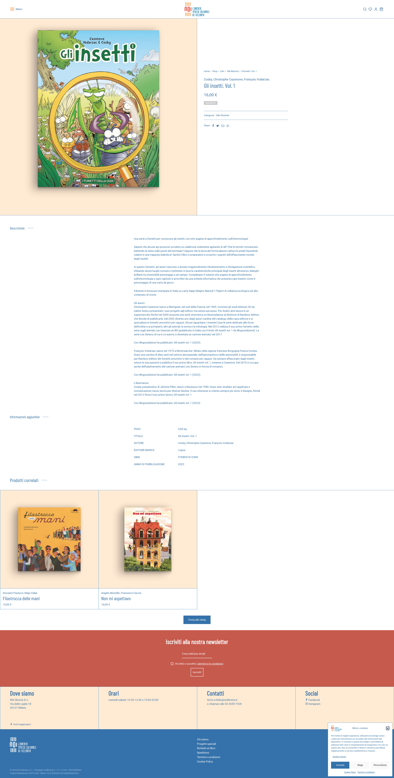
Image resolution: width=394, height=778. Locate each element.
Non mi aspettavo (116, 598)
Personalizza (380, 765)
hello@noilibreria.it (226, 699)
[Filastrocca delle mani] (49, 539)
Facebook (314, 699)
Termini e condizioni (366, 772)
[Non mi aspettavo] (148, 539)
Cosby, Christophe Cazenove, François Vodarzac (236, 79)
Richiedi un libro (206, 748)
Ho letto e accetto (199, 663)
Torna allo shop (197, 619)
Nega (360, 765)
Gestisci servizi (339, 757)
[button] (387, 728)
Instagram (314, 703)
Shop (214, 71)
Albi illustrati (233, 71)
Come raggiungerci (21, 724)
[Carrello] (381, 9)
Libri (222, 71)
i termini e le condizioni (210, 663)
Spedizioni (203, 752)
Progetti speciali (206, 743)
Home (207, 71)
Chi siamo (203, 739)
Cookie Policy (350, 772)
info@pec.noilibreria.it (44, 770)
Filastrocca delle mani (21, 598)
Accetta (340, 765)
